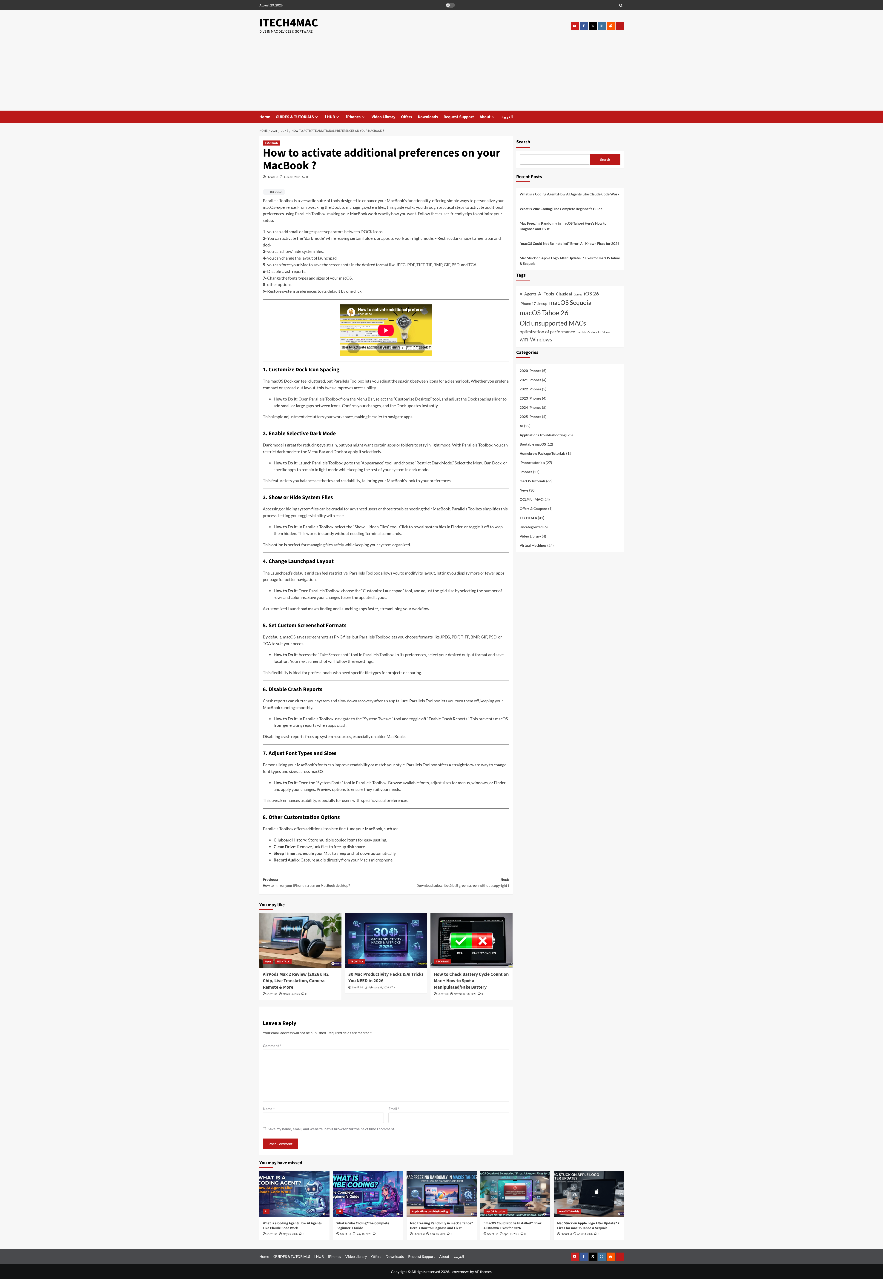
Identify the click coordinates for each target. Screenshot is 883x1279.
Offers (406, 117)
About (485, 117)
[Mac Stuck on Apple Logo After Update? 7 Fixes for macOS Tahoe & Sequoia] (589, 1194)
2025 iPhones (530, 417)
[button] (621, 5)
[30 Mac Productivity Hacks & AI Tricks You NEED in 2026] (386, 940)
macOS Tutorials (532, 481)
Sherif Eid (272, 177)
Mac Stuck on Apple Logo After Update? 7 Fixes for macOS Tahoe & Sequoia (570, 261)
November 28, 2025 (465, 994)
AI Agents (528, 294)
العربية (507, 117)
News (268, 962)
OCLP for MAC (531, 500)
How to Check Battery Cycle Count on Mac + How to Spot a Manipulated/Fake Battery (471, 980)
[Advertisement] (441, 76)
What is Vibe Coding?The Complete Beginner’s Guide (561, 209)
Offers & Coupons (534, 509)
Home (264, 117)
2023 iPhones (530, 398)
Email (393, 1108)
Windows (541, 339)
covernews (460, 1271)
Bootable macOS (533, 444)
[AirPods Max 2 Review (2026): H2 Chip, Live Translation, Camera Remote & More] (300, 940)
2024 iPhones (530, 408)
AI (521, 426)
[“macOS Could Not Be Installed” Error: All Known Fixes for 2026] (515, 1194)
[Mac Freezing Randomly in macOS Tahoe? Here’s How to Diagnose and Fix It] (442, 1194)
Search (523, 142)
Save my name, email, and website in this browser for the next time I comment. (331, 1129)
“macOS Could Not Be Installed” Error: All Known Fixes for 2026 (569, 243)
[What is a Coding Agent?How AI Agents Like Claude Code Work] (294, 1194)
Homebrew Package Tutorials (542, 454)
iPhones (353, 117)
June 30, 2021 (292, 177)
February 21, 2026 (378, 988)
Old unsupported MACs (553, 323)
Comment (272, 1045)
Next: (463, 882)
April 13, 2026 (511, 1234)
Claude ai (564, 294)
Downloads (428, 117)
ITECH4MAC (288, 23)
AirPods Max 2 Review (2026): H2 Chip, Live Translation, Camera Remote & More (296, 980)
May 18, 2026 (363, 1234)
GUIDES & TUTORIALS (295, 117)
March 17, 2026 (291, 994)
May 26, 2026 (290, 1234)
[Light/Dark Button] (450, 5)
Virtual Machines (533, 546)
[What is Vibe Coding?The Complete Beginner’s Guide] (368, 1194)
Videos (606, 332)
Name (269, 1108)
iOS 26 (591, 293)
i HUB (330, 117)
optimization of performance (547, 332)
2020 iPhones (530, 371)
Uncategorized (531, 527)
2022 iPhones (530, 389)
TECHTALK (271, 143)
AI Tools (546, 293)
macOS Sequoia (570, 302)
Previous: (306, 882)
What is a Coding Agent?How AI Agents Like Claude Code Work (569, 194)
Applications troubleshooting (543, 435)
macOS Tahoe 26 (544, 313)
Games (578, 294)
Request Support (459, 117)
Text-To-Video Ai (589, 332)
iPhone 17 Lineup (533, 303)
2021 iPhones (530, 380)
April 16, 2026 (437, 1234)
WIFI (524, 340)
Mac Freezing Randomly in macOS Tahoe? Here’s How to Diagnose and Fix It (563, 226)
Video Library (383, 117)
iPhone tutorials (532, 463)
